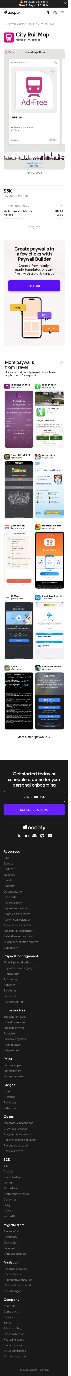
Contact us (11, 1311)
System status (13, 1345)
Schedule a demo (34, 810)
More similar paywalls (32, 735)
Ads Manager (12, 1291)
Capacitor (10, 1199)
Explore (34, 285)
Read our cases (13, 1151)
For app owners (13, 1076)
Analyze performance (17, 1134)
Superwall (10, 1248)
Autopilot (9, 985)
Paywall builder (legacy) (19, 968)
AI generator (12, 973)
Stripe (7, 1211)
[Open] (62, 12)
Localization (11, 996)
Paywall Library (16, 24)
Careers (8, 1317)
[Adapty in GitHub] (42, 835)
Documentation (13, 891)
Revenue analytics (15, 1268)
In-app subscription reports (21, 942)
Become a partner (15, 1356)
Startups (9, 1096)
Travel (31, 24)
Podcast (9, 869)
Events (8, 880)
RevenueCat (11, 1231)
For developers (13, 1065)
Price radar (10, 897)
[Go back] (5, 24)
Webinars (9, 874)
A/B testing (11, 979)
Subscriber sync (14, 1028)
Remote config (13, 1001)
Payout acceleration (16, 1145)
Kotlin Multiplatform (16, 1194)
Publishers (10, 1102)
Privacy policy (12, 1328)
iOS (6, 1166)
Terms (7, 1322)
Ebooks (8, 863)
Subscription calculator (18, 930)
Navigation (23, 40)
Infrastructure (15, 1010)
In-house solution (15, 1253)
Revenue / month (16, 196)
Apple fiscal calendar (17, 919)
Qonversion (11, 1242)
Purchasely (10, 1237)
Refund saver (12, 1044)
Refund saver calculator (19, 936)
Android (9, 1171)
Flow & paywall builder (18, 962)
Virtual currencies (14, 1022)
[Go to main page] (12, 12)
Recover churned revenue (20, 1140)
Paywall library (13, 902)
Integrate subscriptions (18, 1123)
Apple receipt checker (17, 925)
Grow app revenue (15, 1128)
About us (9, 1306)
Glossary (9, 886)
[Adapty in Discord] (34, 835)
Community (11, 947)
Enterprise (10, 1108)
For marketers (12, 1071)
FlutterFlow (11, 1188)
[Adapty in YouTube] (50, 835)
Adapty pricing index (17, 914)
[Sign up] (47, 12)
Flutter (8, 1183)
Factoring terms (14, 1339)
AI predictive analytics (18, 1280)
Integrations (11, 1050)
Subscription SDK (15, 1016)
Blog (6, 858)
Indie (7, 1091)
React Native (12, 1177)
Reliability (10, 1033)
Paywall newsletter (16, 908)
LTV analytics (12, 1274)
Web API (9, 1216)
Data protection (14, 1334)
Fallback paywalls (15, 1039)
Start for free (34, 796)
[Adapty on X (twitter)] (19, 835)
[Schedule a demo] (55, 12)
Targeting (10, 990)
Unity (7, 1205)
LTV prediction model (17, 1285)
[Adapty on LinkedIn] (27, 835)
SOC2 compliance (15, 1350)
